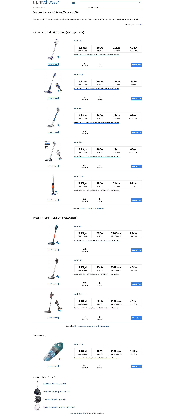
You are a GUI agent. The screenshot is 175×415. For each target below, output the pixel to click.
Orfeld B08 (77, 226)
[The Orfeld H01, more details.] (53, 50)
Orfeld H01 (78, 41)
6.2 (84, 249)
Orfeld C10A (78, 294)
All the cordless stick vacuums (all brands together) (91, 326)
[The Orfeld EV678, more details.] (53, 352)
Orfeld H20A (78, 142)
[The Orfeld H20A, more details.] (53, 151)
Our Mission (79, 413)
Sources (100, 64)
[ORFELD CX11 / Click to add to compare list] (53, 284)
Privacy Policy (73, 413)
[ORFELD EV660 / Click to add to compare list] (53, 200)
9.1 (84, 365)
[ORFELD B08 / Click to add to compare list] (53, 250)
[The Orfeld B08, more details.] (53, 235)
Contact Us (85, 413)
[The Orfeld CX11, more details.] (53, 269)
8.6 (84, 199)
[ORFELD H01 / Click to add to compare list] (53, 64)
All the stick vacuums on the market (92, 208)
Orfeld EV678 (78, 344)
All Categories (39, 7)
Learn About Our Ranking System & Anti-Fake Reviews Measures (96, 55)
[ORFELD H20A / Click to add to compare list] (53, 166)
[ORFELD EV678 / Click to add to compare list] (53, 366)
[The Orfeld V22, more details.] (53, 117)
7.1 (84, 283)
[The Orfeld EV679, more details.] (53, 83)
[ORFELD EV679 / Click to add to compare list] (53, 98)
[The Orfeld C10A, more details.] (53, 303)
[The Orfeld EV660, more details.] (53, 185)
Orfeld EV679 (78, 75)
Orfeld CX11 (78, 260)
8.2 (84, 165)
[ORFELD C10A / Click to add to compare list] (53, 318)
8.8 (84, 131)
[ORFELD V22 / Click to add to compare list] (53, 132)
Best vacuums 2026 (95, 7)
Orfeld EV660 (78, 176)
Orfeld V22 (77, 109)
